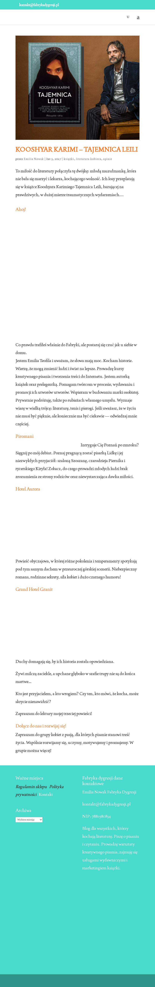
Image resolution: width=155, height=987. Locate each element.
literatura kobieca (88, 159)
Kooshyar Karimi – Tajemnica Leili (77, 149)
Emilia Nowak (34, 159)
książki (69, 159)
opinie (107, 159)
